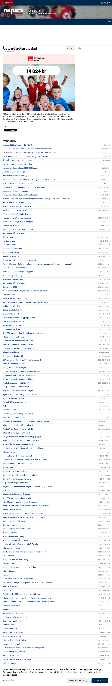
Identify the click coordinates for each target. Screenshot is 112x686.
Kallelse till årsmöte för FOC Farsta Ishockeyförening (24, 517)
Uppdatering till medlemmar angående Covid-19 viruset (24, 552)
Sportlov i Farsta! (9, 410)
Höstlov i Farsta (9, 625)
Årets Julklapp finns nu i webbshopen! (17, 464)
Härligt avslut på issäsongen (14, 368)
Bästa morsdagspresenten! (14, 364)
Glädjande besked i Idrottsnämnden (17, 387)
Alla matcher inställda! (11, 548)
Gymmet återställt (10, 237)
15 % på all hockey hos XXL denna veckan (19, 348)
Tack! (5, 406)
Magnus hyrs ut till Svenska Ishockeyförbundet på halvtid (25, 302)
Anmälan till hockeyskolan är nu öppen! (18, 222)
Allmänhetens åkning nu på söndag (16, 494)
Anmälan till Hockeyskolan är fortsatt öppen (20, 195)
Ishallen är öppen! (10, 563)
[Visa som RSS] (79, 48)
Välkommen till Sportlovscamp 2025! (17, 183)
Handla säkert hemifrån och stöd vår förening (21, 544)
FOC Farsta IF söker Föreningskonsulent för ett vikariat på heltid (28, 598)
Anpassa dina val (10, 680)
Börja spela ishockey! (11, 252)
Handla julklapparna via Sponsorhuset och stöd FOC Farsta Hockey (29, 602)
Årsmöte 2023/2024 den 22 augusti (17, 206)
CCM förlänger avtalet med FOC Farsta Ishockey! (22, 360)
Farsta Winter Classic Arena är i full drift (18, 429)
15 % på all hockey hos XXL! (13, 356)
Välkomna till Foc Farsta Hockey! (15, 214)
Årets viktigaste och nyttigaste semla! (18, 414)
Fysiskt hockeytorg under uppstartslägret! (19, 260)
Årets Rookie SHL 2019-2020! (14, 521)
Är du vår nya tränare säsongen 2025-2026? (20, 160)
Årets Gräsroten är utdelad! (13, 613)
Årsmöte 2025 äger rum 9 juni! (14, 172)
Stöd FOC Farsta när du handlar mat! (17, 498)
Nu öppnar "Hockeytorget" (13, 279)
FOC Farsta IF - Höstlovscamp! (15, 337)
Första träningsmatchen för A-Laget (17, 659)
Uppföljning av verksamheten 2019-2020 (19, 529)
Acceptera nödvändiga (79, 681)
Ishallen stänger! (9, 452)
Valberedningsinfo (10, 533)
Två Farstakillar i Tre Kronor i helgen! (17, 456)
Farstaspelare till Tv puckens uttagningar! (19, 375)
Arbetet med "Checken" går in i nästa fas (18, 425)
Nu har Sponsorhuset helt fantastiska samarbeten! (23, 513)
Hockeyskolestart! (10, 629)
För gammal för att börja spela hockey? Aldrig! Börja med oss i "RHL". (30, 153)
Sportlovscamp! (9, 295)
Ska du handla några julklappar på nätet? (19, 318)
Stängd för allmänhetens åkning (15, 560)
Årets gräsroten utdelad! (20, 48)
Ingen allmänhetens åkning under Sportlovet (20, 394)
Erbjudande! (7, 609)
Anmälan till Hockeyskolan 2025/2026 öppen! (21, 168)
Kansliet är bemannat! (11, 256)
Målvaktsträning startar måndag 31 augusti (20, 502)
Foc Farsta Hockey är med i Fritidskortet (18, 164)
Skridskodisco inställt (11, 306)
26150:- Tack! (8, 590)
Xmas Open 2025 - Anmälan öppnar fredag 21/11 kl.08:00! (25, 156)
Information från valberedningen (16, 176)
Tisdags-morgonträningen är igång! (17, 218)
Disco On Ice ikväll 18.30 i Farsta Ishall (18, 579)
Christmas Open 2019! (11, 606)
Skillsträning (8, 467)
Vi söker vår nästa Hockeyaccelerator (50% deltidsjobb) (25, 291)
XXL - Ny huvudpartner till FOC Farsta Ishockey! (21, 371)
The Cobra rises (9, 241)
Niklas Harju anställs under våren (16, 298)
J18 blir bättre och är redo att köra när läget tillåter (23, 448)
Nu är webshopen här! (11, 644)
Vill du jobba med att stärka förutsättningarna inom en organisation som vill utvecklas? (37, 264)
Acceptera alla (100, 681)
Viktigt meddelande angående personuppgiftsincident (24, 187)
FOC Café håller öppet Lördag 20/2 (16, 402)
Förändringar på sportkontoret (15, 268)
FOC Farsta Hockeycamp (12, 249)
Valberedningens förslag (12, 275)
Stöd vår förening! (10, 525)
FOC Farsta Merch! (10, 245)
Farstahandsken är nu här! (13, 329)
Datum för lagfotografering (14, 652)
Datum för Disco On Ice (12, 621)
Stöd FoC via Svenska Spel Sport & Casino (19, 567)
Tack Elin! (6, 490)
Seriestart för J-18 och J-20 (13, 632)
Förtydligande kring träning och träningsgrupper (22, 437)
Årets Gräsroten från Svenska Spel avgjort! (20, 475)
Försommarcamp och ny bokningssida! (18, 229)
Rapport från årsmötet (12, 510)
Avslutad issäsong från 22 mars (15, 540)
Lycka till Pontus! (9, 663)
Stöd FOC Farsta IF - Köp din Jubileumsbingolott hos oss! (25, 333)
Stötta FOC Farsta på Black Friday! (16, 471)
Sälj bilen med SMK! (10, 586)
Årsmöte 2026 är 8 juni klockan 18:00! (17, 145)
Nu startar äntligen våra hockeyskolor (18, 341)
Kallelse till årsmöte (11, 226)
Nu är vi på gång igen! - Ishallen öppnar (18, 444)
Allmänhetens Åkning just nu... (14, 352)
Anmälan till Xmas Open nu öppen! (16, 191)
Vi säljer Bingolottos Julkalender (16, 617)
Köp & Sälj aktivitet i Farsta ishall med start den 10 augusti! (26, 506)
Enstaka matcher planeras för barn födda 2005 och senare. (26, 421)
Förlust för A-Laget (10, 655)
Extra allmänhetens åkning (13, 536)
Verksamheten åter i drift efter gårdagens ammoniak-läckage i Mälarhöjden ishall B (36, 199)
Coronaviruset (8, 556)
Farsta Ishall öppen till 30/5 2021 (16, 383)
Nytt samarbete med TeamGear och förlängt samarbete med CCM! (29, 179)
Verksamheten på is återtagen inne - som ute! (21, 441)
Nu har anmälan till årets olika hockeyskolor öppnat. (23, 648)
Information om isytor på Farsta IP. (16, 433)
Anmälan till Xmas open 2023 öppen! (17, 210)
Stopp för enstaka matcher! (13, 398)
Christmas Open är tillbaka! (13, 322)
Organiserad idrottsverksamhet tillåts (18, 379)
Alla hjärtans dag (9, 571)
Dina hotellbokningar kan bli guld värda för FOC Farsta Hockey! (27, 583)
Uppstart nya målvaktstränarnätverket (18, 345)
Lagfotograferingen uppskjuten (15, 483)
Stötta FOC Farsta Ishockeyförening (17, 479)
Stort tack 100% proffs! (12, 636)
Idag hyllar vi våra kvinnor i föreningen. (18, 391)
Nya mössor (7, 575)
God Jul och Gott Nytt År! (12, 310)
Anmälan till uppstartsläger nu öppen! (18, 272)
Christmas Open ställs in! (13, 314)
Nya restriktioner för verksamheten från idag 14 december (25, 460)
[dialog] (56, 675)
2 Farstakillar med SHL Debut (14, 640)
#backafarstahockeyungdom (14, 417)
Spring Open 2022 (10, 287)
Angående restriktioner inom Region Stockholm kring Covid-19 (27, 487)
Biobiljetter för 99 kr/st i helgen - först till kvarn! (22, 594)
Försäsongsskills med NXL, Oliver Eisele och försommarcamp (27, 149)
